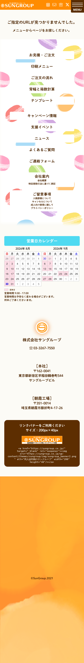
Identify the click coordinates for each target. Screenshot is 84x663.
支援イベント (42, 127)
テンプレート (42, 100)
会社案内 (42, 176)
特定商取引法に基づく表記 (42, 184)
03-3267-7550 (44, 348)
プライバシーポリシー (42, 208)
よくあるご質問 (42, 150)
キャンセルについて (42, 201)
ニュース (42, 138)
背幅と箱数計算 (42, 89)
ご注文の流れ (42, 78)
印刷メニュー (42, 66)
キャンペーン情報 (42, 115)
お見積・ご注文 (42, 55)
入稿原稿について (42, 198)
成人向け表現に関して (42, 205)
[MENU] (77, 4)
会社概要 (42, 180)
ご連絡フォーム (42, 161)
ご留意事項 (42, 194)
